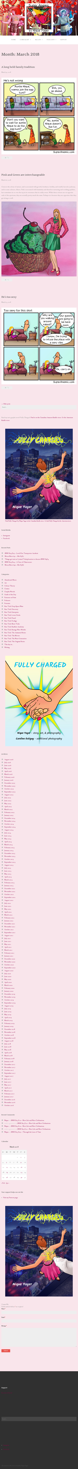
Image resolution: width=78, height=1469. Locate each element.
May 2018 (7, 1050)
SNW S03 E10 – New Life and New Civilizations (27, 1120)
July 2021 (7, 938)
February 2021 (9, 953)
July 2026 (7, 762)
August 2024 (8, 830)
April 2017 (8, 1088)
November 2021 (9, 927)
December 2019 (9, 994)
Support (63, 40)
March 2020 (8, 985)
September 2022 (9, 897)
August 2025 (8, 795)
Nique (6, 1120)
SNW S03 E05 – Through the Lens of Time (26, 1132)
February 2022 (9, 918)
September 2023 (9, 862)
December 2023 (9, 853)
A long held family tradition (18, 67)
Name (3, 1309)
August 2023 (8, 865)
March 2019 (8, 1020)
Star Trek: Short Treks (12, 624)
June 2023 (7, 871)
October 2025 (9, 789)
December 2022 (9, 889)
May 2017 (7, 1085)
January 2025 (8, 815)
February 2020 (9, 988)
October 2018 (9, 1035)
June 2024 (7, 836)
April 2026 (8, 771)
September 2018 (9, 1038)
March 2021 (8, 950)
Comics (6, 589)
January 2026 (8, 780)
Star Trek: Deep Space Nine (13, 606)
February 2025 (9, 812)
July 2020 (7, 974)
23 (21, 1172)
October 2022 (9, 894)
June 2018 (7, 1047)
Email (3, 1317)
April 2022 (8, 912)
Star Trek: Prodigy (10, 621)
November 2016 (9, 1102)
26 (7, 1177)
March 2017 (8, 1091)
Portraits (7, 603)
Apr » (7, 1183)
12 (7, 1167)
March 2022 (8, 915)
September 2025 (9, 792)
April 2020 (8, 982)
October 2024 (9, 824)
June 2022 (7, 906)
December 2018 (9, 1029)
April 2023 (8, 877)
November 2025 (9, 786)
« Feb (3, 1183)
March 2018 (8, 1056)
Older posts (5, 404)
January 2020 (8, 991)
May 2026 (7, 768)
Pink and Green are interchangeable (23, 174)
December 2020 (9, 959)
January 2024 (8, 850)
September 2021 (9, 933)
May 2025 (7, 804)
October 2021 (9, 930)
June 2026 (7, 765)
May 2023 (7, 874)
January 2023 (8, 886)
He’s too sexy (9, 297)
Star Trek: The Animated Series (15, 633)
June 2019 (7, 1012)
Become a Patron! (6, 1393)
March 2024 (8, 845)
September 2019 (9, 1003)
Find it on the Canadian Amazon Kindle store (46, 417)
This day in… (8, 644)
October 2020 (9, 965)
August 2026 (8, 760)
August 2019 (8, 1006)
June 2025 (7, 801)
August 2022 (8, 900)
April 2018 (8, 1053)
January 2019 (8, 1026)
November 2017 (9, 1067)
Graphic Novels (9, 592)
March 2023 (8, 880)
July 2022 (7, 903)
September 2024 (9, 827)
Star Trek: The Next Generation (15, 639)
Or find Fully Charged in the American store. (58, 521)
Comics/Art (24, 40)
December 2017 (9, 1064)
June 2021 (7, 941)
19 (7, 1172)
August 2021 (8, 935)
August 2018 (8, 1041)
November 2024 (9, 821)
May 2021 (7, 944)
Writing (7, 647)
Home (13, 40)
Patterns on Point (10, 597)
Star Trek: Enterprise (11, 612)
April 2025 (8, 806)
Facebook (6, 538)
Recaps (38, 40)
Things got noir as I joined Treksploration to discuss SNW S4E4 (27, 559)
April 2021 (8, 947)
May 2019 (7, 1015)
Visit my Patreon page (10, 1198)
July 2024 (7, 833)
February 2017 (9, 1094)
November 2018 (9, 1032)
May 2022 (7, 909)
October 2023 (9, 859)
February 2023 (9, 883)
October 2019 (9, 1000)
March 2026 (8, 774)
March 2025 (8, 809)
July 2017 (7, 1079)
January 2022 (8, 921)
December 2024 (9, 818)
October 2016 (9, 1105)
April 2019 (8, 1017)
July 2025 (7, 798)
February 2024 (9, 848)
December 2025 (9, 783)
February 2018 (9, 1059)
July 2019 (7, 1009)
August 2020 (8, 971)
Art (5, 583)
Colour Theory (9, 586)
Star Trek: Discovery (11, 609)
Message (4, 1326)
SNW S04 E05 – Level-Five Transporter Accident (21, 553)
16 (21, 1167)
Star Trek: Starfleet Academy (14, 627)
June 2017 (7, 1082)
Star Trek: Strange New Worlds (15, 630)
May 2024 (7, 839)
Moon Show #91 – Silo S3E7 (14, 556)
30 (21, 1177)
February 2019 (9, 1023)
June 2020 (7, 976)
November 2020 (9, 962)
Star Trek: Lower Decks (12, 615)
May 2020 (7, 979)
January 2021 (8, 956)
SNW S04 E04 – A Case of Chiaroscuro (18, 562)
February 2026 (9, 777)
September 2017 (9, 1073)
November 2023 (9, 856)
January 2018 (8, 1061)
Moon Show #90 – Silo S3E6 (14, 565)
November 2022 (9, 891)
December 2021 (9, 924)
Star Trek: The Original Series (14, 641)
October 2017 (9, 1070)
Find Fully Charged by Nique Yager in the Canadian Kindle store (24, 521)
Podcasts (50, 40)
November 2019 (9, 997)
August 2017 (8, 1076)
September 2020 (9, 968)
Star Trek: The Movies (12, 636)
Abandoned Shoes (10, 580)
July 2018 (7, 1044)
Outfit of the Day (10, 595)
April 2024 (8, 842)
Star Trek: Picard (10, 618)
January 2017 (8, 1097)
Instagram (6, 536)
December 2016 (9, 1100)
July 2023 (7, 868)
